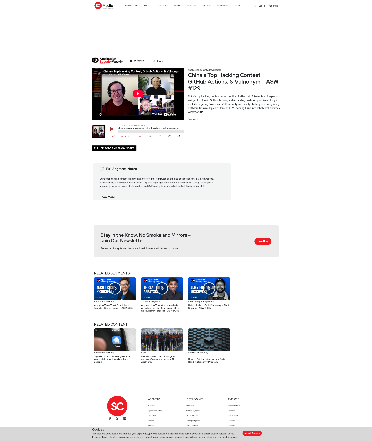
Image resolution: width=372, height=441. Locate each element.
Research (231, 411)
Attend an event (192, 416)
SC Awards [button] (222, 6)
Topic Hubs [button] (162, 6)
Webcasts (231, 421)
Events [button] (177, 6)
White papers (233, 416)
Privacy (151, 426)
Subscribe (190, 406)
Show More (107, 197)
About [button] (236, 6)
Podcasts (231, 426)
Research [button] (207, 6)
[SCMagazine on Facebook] (110, 419)
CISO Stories (132, 6)
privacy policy (205, 437)
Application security (198, 70)
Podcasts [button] (191, 6)
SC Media (151, 406)
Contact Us (152, 416)
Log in (262, 6)
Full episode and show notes (114, 148)
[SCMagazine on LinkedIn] (124, 419)
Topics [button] (147, 6)
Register (273, 6)
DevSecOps (215, 70)
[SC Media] (103, 5)
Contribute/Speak (193, 411)
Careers (151, 421)
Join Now (263, 241)
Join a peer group (193, 421)
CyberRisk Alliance (155, 411)
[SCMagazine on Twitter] (117, 419)
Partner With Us (192, 426)
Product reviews (234, 406)
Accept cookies (252, 433)
